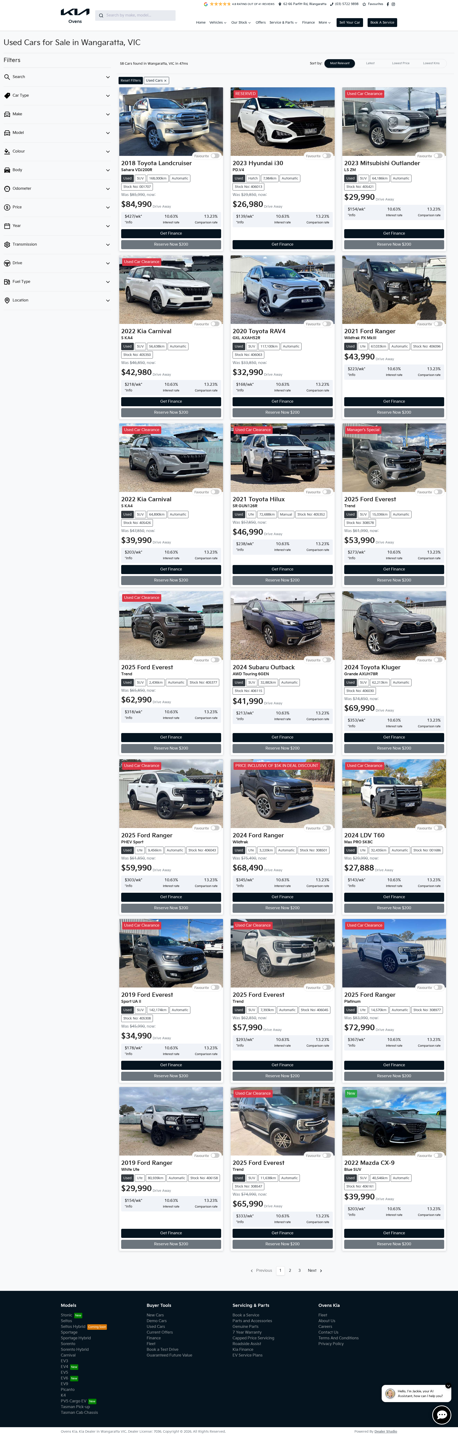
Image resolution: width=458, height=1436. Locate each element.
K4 (63, 1395)
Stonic (66, 1315)
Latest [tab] (370, 63)
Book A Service (382, 23)
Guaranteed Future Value (169, 1355)
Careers (325, 1327)
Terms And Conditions (338, 1338)
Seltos (66, 1321)
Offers (261, 23)
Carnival (68, 1355)
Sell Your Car (349, 23)
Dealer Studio (386, 1432)
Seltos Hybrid (73, 1327)
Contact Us (328, 1332)
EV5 (64, 1372)
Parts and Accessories (252, 1321)
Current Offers (160, 1332)
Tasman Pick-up (75, 1407)
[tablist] (385, 63)
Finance (308, 23)
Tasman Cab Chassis (79, 1412)
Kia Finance (243, 1349)
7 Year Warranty (247, 1332)
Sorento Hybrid (75, 1349)
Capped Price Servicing (253, 1338)
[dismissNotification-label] (448, 1385)
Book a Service (246, 1315)
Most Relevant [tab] (339, 63)
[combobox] (135, 15)
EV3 (64, 1361)
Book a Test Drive (162, 1349)
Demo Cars (157, 1321)
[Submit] (100, 15)
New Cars (155, 1315)
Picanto (68, 1390)
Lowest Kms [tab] (431, 63)
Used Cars (156, 1327)
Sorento (68, 1344)
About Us (326, 1321)
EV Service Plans (248, 1355)
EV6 (64, 1378)
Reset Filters (131, 81)
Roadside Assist (247, 1344)
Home (201, 23)
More (323, 23)
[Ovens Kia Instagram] (394, 4)
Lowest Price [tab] (401, 63)
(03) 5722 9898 (347, 4)
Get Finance (171, 233)
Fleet (151, 1344)
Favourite (201, 156)
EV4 (64, 1367)
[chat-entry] (441, 1415)
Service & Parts (282, 23)
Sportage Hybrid (76, 1338)
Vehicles (216, 23)
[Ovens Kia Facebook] (389, 4)
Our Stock (239, 23)
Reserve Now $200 (171, 244)
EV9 (64, 1384)
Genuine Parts (246, 1327)
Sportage (69, 1332)
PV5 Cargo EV (73, 1401)
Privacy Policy (331, 1344)
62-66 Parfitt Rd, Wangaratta (304, 4)
